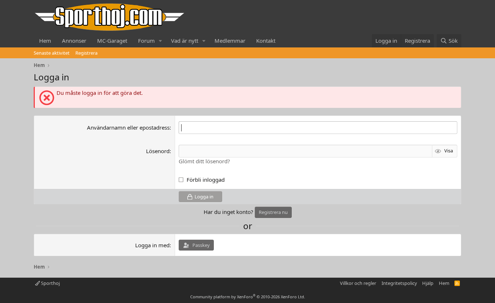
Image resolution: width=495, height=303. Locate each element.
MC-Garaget (112, 40)
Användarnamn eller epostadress (128, 127)
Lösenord (158, 151)
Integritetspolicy (399, 283)
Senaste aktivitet (52, 53)
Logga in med (152, 245)
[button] (160, 40)
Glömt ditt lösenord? (204, 161)
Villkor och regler (358, 283)
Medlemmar (230, 40)
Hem (45, 40)
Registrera (86, 53)
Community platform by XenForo (247, 296)
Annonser (74, 40)
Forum (146, 40)
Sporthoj (50, 283)
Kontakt (265, 40)
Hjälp (427, 283)
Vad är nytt (184, 40)
